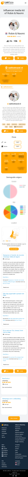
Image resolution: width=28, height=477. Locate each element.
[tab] (6, 86)
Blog (4, 446)
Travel (4, 124)
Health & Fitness (22, 124)
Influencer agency (19, 434)
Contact (17, 448)
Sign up (3, 437)
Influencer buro (18, 436)
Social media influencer (20, 438)
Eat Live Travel (6, 283)
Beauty (8, 124)
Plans (16, 450)
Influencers (4, 427)
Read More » (6, 277)
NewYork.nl (5, 378)
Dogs (6, 126)
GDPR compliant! (19, 126)
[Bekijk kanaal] (20, 42)
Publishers (4, 429)
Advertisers (17, 428)
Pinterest (5, 452)
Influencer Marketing (20, 424)
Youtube (5, 456)
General (3, 463)
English (18, 463)
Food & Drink (14, 124)
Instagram (5, 450)
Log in (3, 435)
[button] (14, 249)
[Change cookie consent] (13, 476)
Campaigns (4, 433)
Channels (4, 431)
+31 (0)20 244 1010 (15, 474)
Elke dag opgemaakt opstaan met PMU (13, 294)
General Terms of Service (21, 456)
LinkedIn (5, 448)
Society (11, 126)
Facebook (5, 454)
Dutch (18, 464)
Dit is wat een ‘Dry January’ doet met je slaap (13, 331)
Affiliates (17, 430)
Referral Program (19, 458)
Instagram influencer (20, 439)
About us (17, 446)
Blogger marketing (19, 441)
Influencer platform (19, 432)
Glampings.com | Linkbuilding (11, 399)
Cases (16, 452)
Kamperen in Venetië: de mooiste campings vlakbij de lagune (13, 256)
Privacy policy (18, 454)
